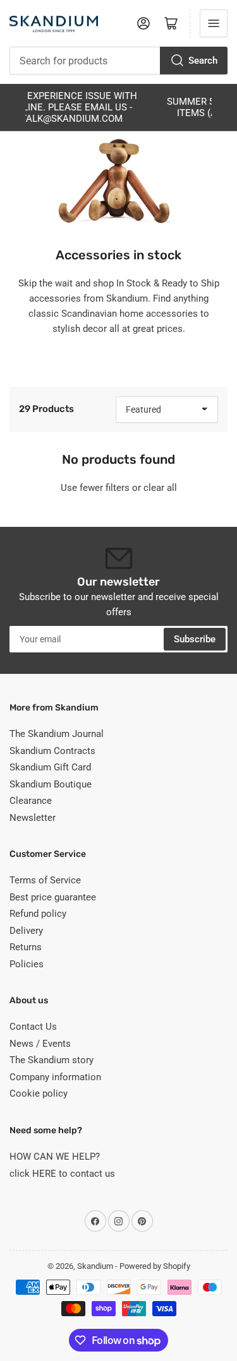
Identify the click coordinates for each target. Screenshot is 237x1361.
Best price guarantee (52, 897)
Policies (26, 964)
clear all (160, 487)
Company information (55, 1077)
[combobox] (118, 60)
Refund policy (37, 913)
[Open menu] (214, 23)
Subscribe (195, 639)
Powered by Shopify (154, 1266)
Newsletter (32, 817)
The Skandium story (51, 1060)
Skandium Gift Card (50, 767)
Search (202, 60)
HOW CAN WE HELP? (54, 1156)
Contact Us (33, 1026)
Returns (25, 947)
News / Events (40, 1043)
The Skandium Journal (56, 733)
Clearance (30, 800)
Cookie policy (38, 1093)
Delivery (26, 930)
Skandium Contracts (52, 751)
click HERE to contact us (62, 1173)
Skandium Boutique (50, 784)
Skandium (95, 1266)
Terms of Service (45, 880)
